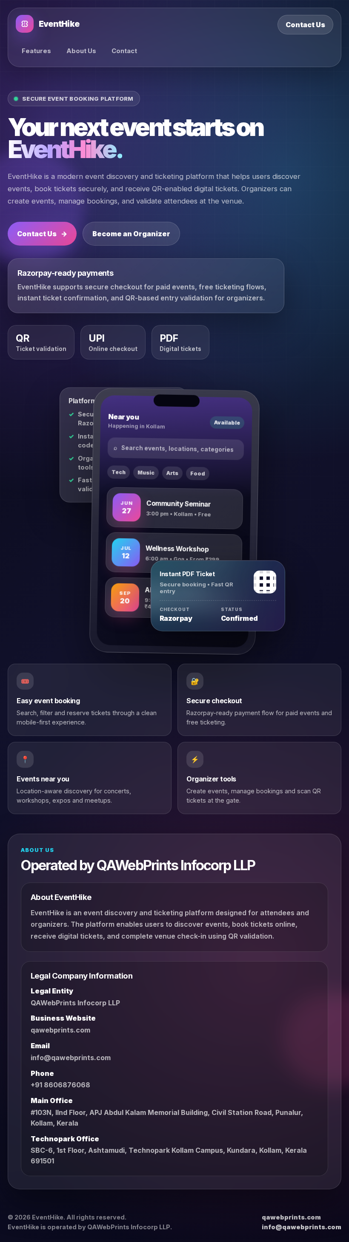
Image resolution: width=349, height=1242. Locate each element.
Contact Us (305, 24)
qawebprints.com (60, 1030)
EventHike (59, 24)
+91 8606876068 (60, 1085)
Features (36, 51)
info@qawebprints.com (71, 1057)
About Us (81, 51)
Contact (124, 51)
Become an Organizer (131, 233)
